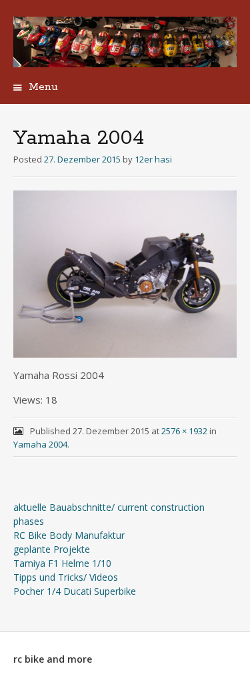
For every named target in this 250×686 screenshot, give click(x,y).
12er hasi (153, 159)
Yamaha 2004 (40, 444)
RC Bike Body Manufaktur (69, 535)
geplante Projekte (51, 549)
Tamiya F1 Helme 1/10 (62, 563)
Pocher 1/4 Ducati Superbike (74, 591)
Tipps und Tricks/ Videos (65, 577)
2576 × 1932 (184, 431)
